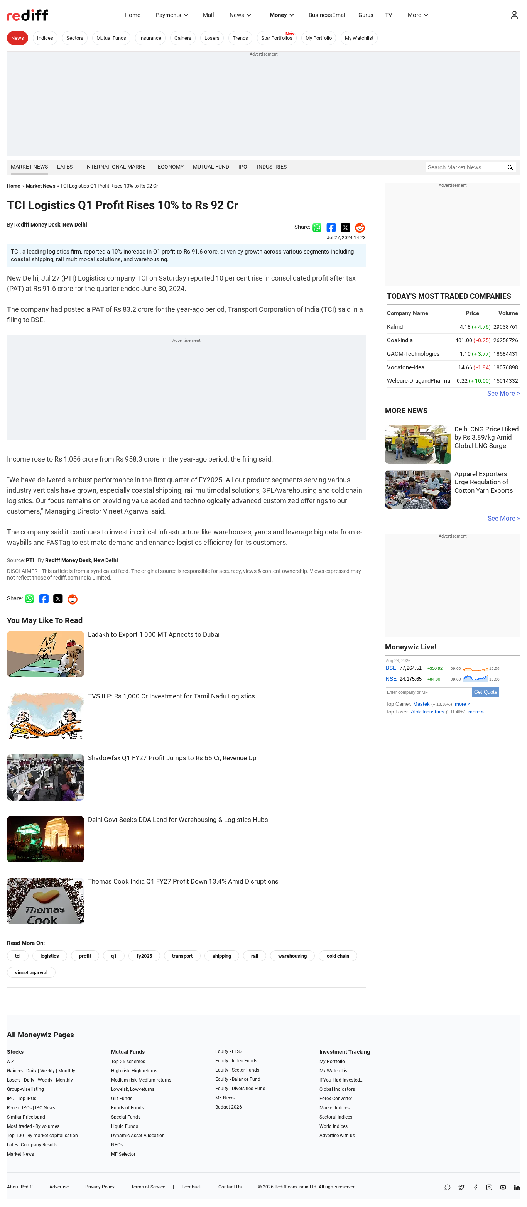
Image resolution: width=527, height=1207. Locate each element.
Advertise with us (337, 1135)
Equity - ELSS (228, 1051)
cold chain (338, 956)
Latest (66, 167)
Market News (29, 167)
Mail (208, 15)
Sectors (74, 38)
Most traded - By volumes (33, 1126)
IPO (242, 167)
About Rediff (20, 1187)
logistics (50, 956)
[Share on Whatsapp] (317, 226)
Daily (31, 1070)
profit (85, 956)
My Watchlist (359, 38)
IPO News (45, 1108)
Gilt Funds (121, 1098)
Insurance (150, 38)
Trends (240, 38)
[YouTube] (503, 1188)
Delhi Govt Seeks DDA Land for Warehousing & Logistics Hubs (178, 819)
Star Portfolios (276, 38)
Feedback (192, 1187)
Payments (168, 15)
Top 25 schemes (128, 1061)
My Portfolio (319, 38)
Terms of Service (148, 1187)
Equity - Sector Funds (237, 1070)
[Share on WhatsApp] (447, 1188)
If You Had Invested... (341, 1080)
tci (17, 956)
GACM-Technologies (413, 353)
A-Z (10, 1061)
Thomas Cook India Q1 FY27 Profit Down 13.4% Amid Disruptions (183, 881)
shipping (222, 956)
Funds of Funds (127, 1108)
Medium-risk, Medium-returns (141, 1080)
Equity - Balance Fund (237, 1079)
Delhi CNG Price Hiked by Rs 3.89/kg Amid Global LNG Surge (486, 438)
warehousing (292, 956)
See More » (504, 518)
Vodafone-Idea (405, 367)
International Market (117, 167)
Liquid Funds (124, 1126)
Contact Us (230, 1187)
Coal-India (400, 340)
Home (132, 15)
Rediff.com (286, 1187)
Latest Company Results (32, 1145)
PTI (30, 560)
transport (182, 956)
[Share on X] (461, 1188)
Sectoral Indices (335, 1117)
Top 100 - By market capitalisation (42, 1135)
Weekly (47, 1070)
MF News (225, 1097)
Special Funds (125, 1117)
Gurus (365, 15)
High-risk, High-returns (134, 1070)
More (414, 15)
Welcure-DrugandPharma (418, 380)
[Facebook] (475, 1188)
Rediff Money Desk (37, 224)
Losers (212, 38)
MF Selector (123, 1154)
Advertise (59, 1187)
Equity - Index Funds (236, 1060)
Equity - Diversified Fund (240, 1088)
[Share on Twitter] (345, 226)
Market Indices (334, 1108)
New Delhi (74, 224)
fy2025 (144, 956)
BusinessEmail (328, 15)
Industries (272, 167)
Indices (45, 38)
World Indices (333, 1126)
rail (254, 956)
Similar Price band (26, 1117)
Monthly (66, 1070)
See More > (503, 393)
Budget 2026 (228, 1107)
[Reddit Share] (358, 226)
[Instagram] (489, 1188)
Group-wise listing (25, 1089)
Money (278, 15)
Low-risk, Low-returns (132, 1089)
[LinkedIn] (517, 1188)
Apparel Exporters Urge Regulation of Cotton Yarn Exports (483, 482)
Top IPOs (27, 1098)
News (237, 15)
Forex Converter (335, 1098)
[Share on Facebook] (331, 226)
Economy (171, 167)
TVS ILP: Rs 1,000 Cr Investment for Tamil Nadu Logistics (171, 696)
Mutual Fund (211, 167)
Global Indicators (337, 1089)
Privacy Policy (100, 1187)
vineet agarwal (31, 972)
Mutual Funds (111, 38)
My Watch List (334, 1070)
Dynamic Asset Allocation (138, 1135)
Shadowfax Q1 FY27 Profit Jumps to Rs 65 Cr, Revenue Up (172, 758)
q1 (114, 956)
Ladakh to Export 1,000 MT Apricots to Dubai (154, 634)
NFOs (117, 1145)
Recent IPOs (19, 1108)
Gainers (182, 38)
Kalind (395, 326)
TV (388, 15)
